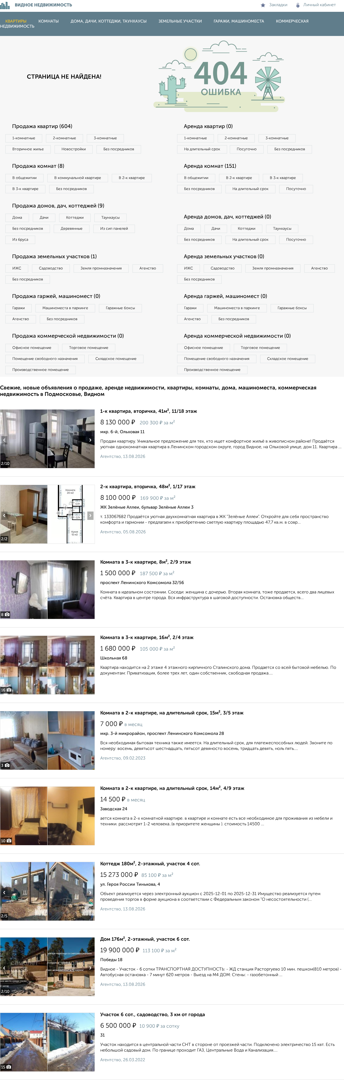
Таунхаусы (110, 218)
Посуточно (247, 149)
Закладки (278, 5)
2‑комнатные (64, 138)
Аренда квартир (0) (208, 126)
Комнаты (48, 21)
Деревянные (72, 229)
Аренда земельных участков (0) (224, 257)
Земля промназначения (101, 268)
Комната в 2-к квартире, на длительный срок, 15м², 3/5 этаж (171, 713)
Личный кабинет (319, 5)
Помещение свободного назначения (45, 359)
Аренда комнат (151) (210, 166)
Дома (17, 218)
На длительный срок (202, 149)
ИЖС (16, 268)
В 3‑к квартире (25, 189)
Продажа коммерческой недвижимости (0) (68, 336)
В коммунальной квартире (77, 178)
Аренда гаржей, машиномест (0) (225, 296)
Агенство (147, 268)
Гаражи (18, 308)
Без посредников (118, 149)
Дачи (44, 218)
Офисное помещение (31, 348)
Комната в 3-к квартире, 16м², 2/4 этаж (147, 637)
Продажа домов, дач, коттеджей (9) (58, 206)
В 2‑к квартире (132, 178)
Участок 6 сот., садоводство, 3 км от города (152, 1014)
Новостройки (74, 149)
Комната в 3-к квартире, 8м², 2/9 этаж (145, 562)
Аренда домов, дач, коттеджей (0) (227, 217)
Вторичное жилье (28, 149)
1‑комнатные (23, 138)
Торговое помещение (88, 348)
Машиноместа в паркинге (65, 308)
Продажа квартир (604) (42, 126)
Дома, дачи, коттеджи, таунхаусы (109, 21)
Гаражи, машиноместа (239, 21)
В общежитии (24, 178)
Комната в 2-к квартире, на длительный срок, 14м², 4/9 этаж (172, 788)
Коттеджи (75, 218)
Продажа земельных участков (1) (54, 257)
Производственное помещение (40, 370)
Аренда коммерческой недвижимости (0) (237, 336)
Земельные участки (180, 21)
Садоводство (51, 268)
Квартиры (16, 21)
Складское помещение (116, 359)
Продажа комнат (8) (38, 166)
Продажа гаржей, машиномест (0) (56, 296)
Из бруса (20, 240)
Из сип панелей (114, 229)
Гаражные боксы (120, 308)
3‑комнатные (105, 138)
